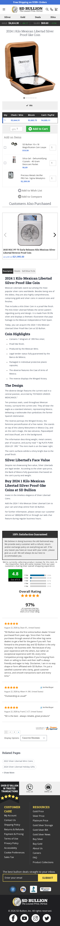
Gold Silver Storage (43, 825)
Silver (7, 17)
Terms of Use (11, 839)
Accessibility (10, 848)
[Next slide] (55, 235)
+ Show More (8, 773)
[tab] (24, 98)
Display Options (11, 738)
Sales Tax (9, 857)
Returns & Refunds (14, 829)
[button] (30, 67)
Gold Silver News (41, 834)
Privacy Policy (11, 843)
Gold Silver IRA (40, 830)
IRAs (53, 17)
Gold (22, 17)
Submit (47, 878)
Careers (37, 853)
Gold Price (38, 811)
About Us (38, 848)
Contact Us (10, 820)
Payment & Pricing (14, 834)
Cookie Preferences (14, 853)
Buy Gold (37, 844)
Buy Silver (38, 839)
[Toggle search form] (47, 9)
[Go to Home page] (27, 9)
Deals (38, 17)
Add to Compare (32, 196)
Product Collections (43, 862)
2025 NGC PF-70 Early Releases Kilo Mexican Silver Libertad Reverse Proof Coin (29, 251)
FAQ (35, 858)
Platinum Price (40, 821)
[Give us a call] (51, 9)
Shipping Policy (12, 825)
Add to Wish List (32, 190)
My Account (10, 816)
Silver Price (38, 816)
